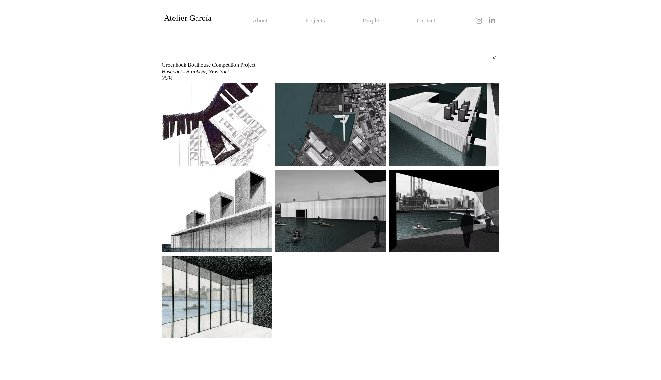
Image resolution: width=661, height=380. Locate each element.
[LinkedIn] (492, 21)
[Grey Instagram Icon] (479, 21)
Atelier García (188, 17)
